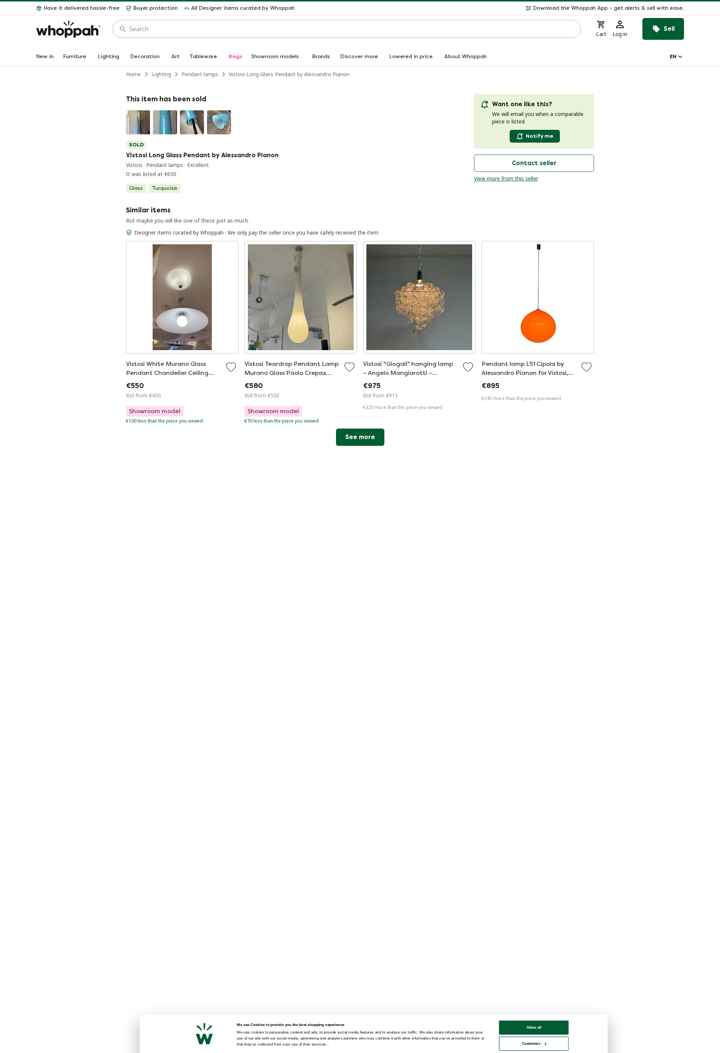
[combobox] (351, 28)
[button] (492, 8)
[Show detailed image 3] (192, 122)
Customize (531, 1043)
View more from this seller (506, 178)
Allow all (534, 1027)
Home (133, 74)
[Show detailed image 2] (165, 122)
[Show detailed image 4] (219, 122)
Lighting (161, 74)
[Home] (68, 29)
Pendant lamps (200, 74)
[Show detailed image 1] (138, 122)
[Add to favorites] (231, 367)
